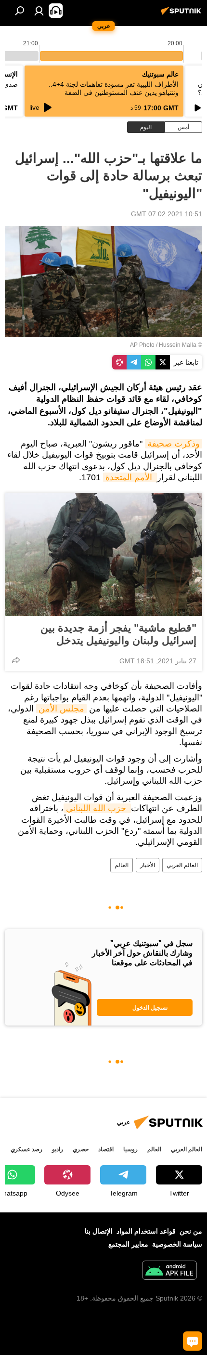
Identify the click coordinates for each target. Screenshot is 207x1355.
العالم (122, 865)
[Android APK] (169, 1271)
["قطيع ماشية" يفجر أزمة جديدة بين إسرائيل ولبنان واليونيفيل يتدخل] (103, 554)
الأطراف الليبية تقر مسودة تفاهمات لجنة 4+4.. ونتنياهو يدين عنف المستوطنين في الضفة (114, 88)
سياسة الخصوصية (177, 1244)
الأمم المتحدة (130, 477)
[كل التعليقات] (192, 1341)
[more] (16, 660)
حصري (81, 1149)
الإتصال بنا (99, 1231)
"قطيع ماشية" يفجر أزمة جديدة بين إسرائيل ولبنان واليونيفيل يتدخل (118, 634)
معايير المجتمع (128, 1244)
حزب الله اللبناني (97, 808)
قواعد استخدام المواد (146, 1231)
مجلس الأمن (61, 708)
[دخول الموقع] (39, 10)
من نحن (191, 1231)
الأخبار (147, 865)
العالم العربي (182, 865)
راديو (57, 1149)
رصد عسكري (26, 1149)
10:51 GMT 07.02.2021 (166, 214)
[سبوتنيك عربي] (182, 14)
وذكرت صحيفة (173, 443)
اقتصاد (106, 1149)
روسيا (130, 1149)
